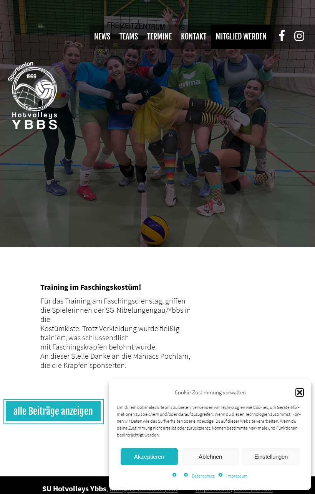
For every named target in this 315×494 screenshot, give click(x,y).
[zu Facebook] (285, 36)
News (102, 36)
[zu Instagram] (300, 37)
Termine (159, 36)
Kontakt (193, 36)
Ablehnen (210, 456)
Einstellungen (271, 456)
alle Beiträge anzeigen (53, 411)
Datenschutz (203, 476)
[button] (299, 392)
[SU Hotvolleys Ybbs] (33, 96)
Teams (128, 36)
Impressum (237, 476)
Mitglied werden (241, 36)
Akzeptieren (149, 456)
